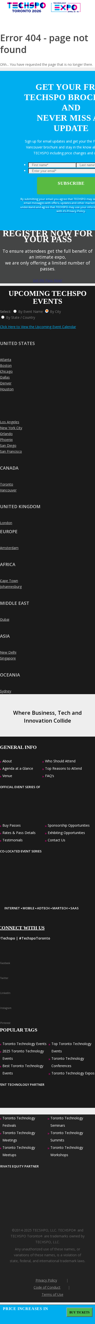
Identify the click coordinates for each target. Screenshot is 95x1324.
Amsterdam (9, 547)
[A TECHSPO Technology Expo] (34, 900)
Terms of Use (52, 1294)
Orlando (6, 433)
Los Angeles (9, 422)
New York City (11, 427)
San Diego (8, 445)
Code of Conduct (47, 1287)
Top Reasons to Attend (63, 768)
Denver (5, 383)
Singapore (8, 658)
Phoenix (6, 439)
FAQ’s (49, 775)
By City (55, 311)
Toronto (6, 484)
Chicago (6, 371)
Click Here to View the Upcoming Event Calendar (38, 326)
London (6, 522)
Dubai (4, 619)
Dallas (5, 377)
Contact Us (56, 840)
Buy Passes (11, 825)
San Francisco (11, 451)
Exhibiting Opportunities (66, 832)
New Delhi (8, 652)
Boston (6, 365)
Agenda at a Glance (17, 768)
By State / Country (20, 317)
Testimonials (12, 840)
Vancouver (8, 490)
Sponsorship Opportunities (69, 825)
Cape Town (9, 580)
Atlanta (5, 359)
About (7, 761)
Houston (7, 389)
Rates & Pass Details (19, 832)
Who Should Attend (60, 761)
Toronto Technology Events (24, 1043)
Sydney (5, 691)
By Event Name (30, 311)
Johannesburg (11, 586)
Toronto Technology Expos (73, 1073)
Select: (5, 311)
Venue (7, 775)
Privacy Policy (46, 1280)
